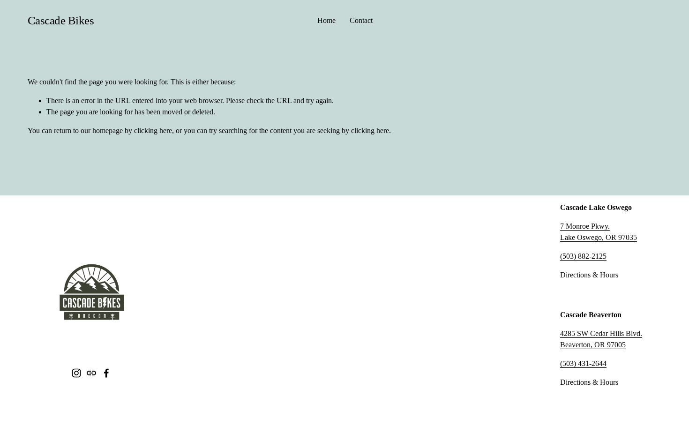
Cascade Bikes (61, 20)
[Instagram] (76, 373)
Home (326, 20)
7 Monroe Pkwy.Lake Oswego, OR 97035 (598, 231)
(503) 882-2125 (583, 256)
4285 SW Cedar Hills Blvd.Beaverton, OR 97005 (601, 339)
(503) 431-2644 (583, 363)
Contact (361, 20)
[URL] (91, 373)
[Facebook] (106, 373)
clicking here (153, 130)
